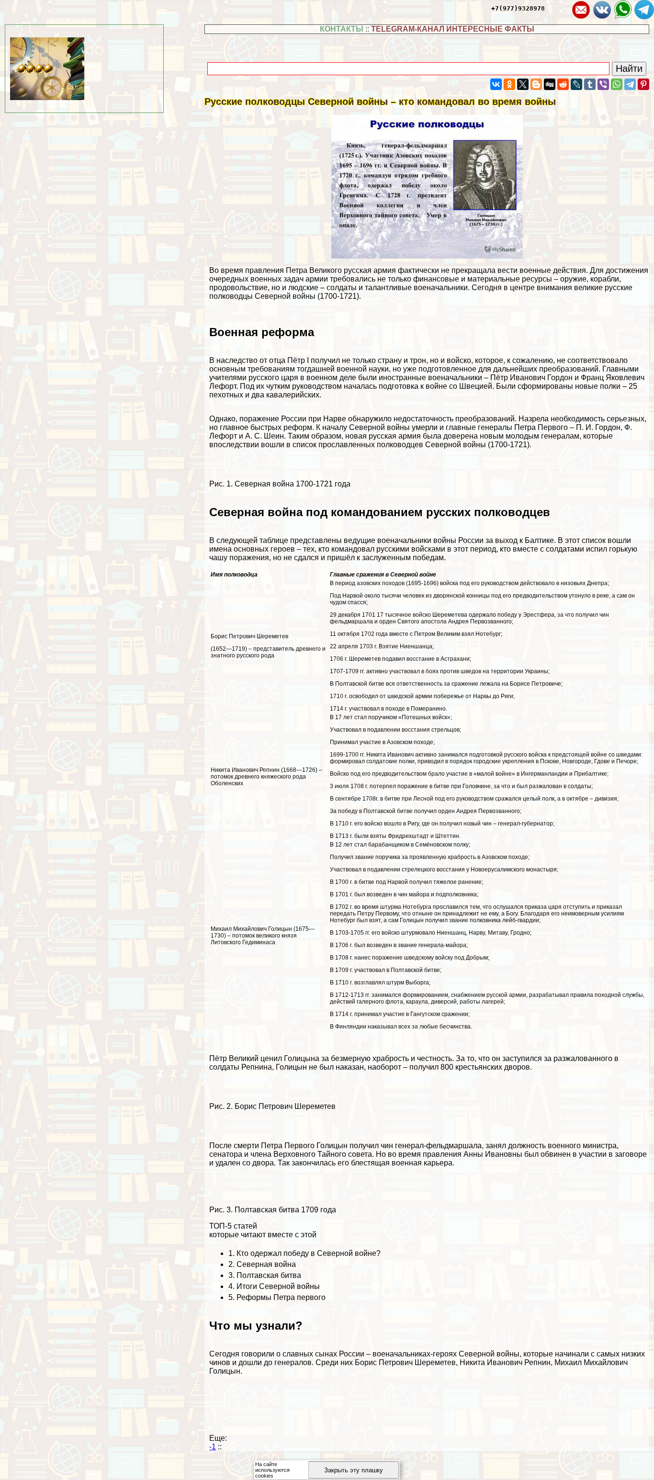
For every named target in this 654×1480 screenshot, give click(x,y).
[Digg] (549, 84)
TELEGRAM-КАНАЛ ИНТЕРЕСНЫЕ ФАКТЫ (452, 29)
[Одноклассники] (509, 84)
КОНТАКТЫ (341, 29)
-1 (212, 1447)
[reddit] (563, 84)
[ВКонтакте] (496, 84)
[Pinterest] (643, 84)
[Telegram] (630, 84)
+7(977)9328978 (518, 8)
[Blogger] (536, 84)
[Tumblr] (590, 84)
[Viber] (603, 84)
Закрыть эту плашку (353, 1470)
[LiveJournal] (576, 84)
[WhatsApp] (616, 84)
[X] (523, 84)
